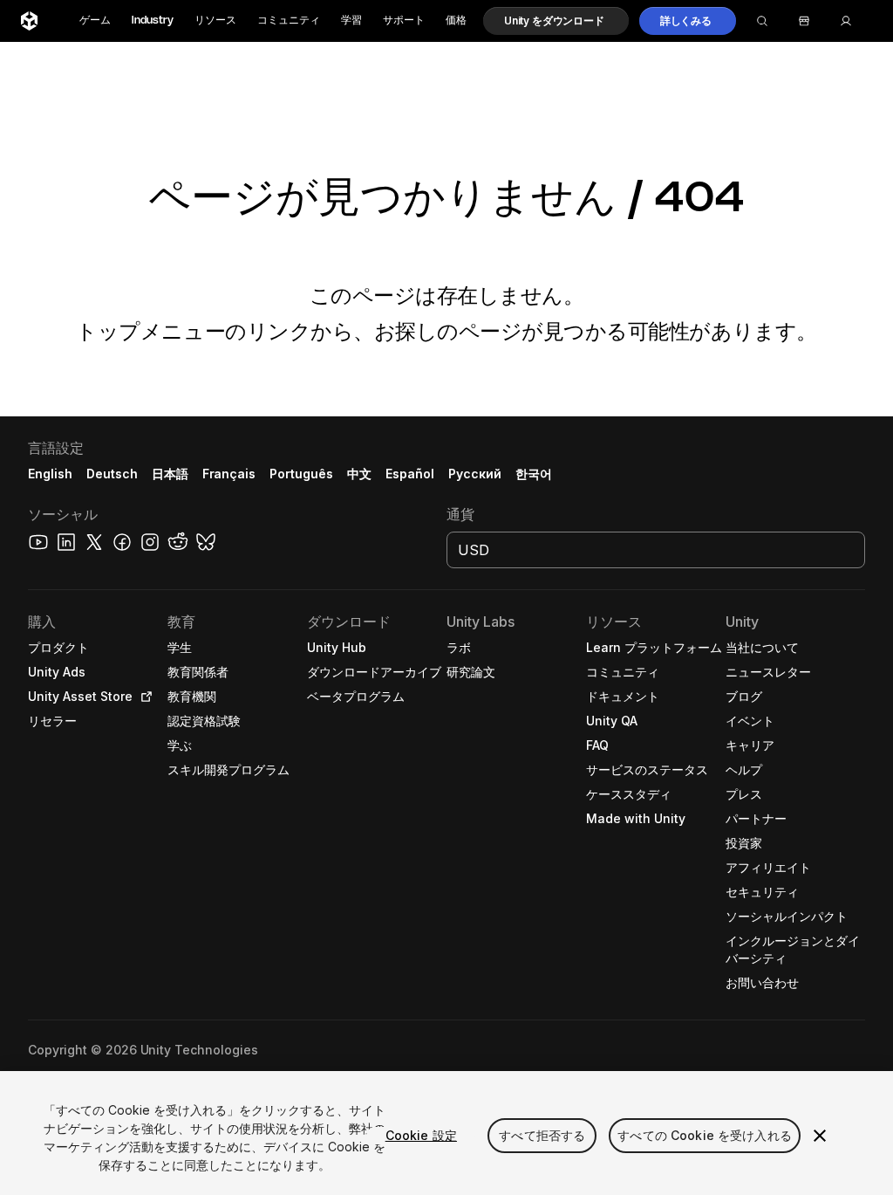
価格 (456, 20)
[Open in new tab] (143, 697)
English (50, 473)
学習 (351, 20)
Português (301, 473)
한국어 (533, 473)
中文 (359, 473)
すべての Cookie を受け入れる (704, 1135)
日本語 (170, 473)
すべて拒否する (542, 1135)
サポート (404, 20)
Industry (153, 20)
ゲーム (95, 20)
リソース (215, 20)
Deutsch (112, 473)
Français (229, 473)
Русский (474, 473)
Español (409, 473)
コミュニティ (288, 20)
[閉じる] (819, 1135)
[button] (556, 21)
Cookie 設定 (421, 1135)
